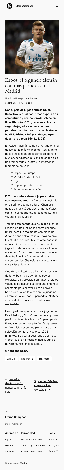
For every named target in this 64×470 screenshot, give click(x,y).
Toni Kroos (44, 358)
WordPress (25, 463)
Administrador (32, 98)
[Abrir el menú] (57, 6)
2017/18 (11, 358)
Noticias (12, 103)
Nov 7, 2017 (11, 98)
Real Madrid (27, 358)
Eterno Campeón (25, 6)
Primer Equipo (25, 103)
